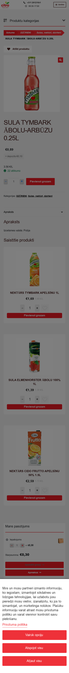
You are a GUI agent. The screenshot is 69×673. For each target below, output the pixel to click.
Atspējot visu (34, 648)
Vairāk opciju (34, 635)
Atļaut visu (34, 661)
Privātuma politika (14, 624)
